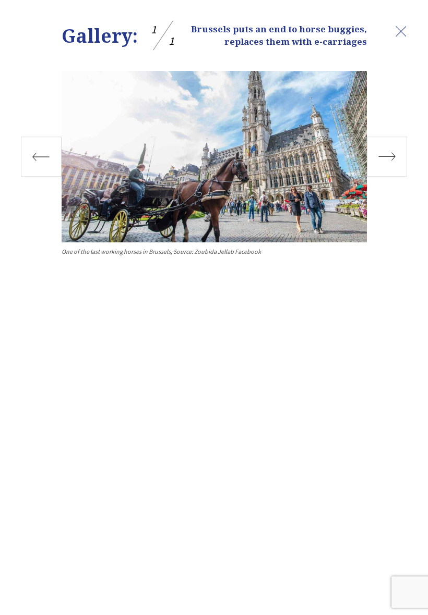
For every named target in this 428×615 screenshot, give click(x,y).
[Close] (401, 31)
